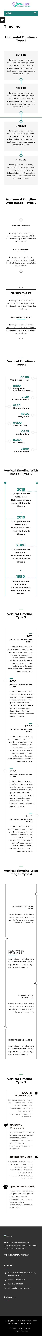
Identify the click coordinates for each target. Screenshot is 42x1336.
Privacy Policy (24, 1328)
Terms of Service (21, 1331)
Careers (13, 1328)
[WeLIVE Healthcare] (21, 4)
